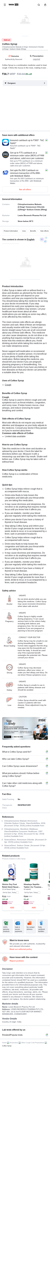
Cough (8, 385)
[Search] (38, 4)
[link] (14, 4)
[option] (10, 231)
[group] (25, 18)
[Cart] (44, 4)
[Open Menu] (4, 4)
